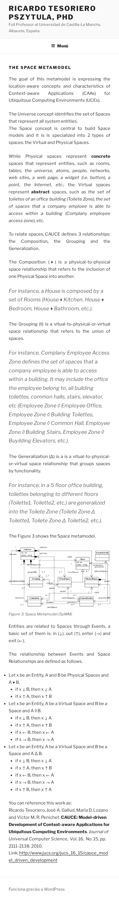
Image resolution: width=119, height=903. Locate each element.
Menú (62, 45)
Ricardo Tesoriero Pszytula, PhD (52, 12)
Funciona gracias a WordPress (37, 889)
